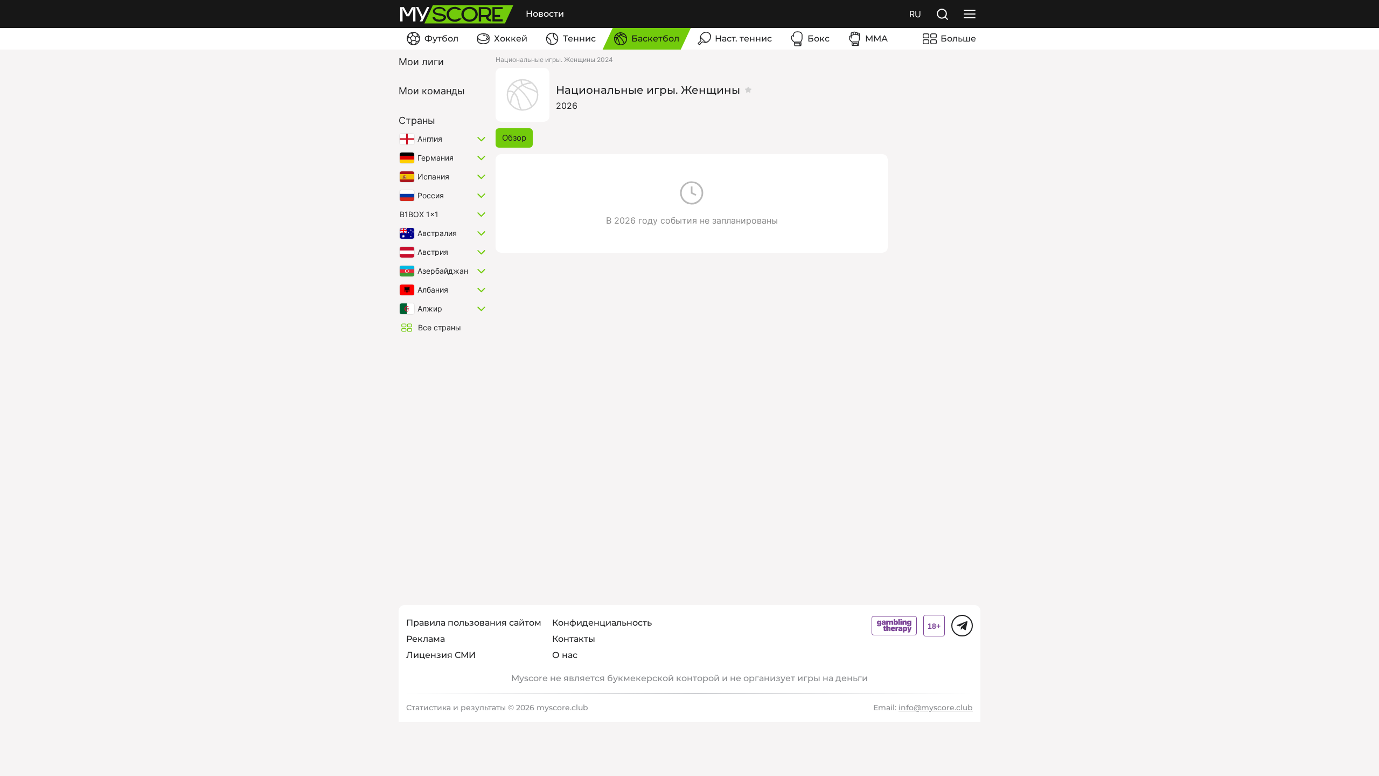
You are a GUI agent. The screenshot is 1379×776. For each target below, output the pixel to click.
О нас (564, 655)
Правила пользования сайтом (473, 623)
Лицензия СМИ (441, 655)
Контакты (573, 639)
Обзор (514, 138)
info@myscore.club (936, 707)
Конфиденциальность (602, 623)
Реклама (425, 639)
